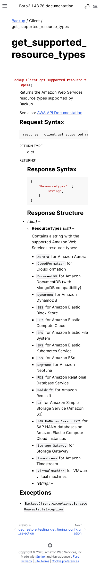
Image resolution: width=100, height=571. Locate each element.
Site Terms (41, 561)
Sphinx (41, 556)
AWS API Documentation (59, 112)
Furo (76, 556)
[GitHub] (50, 546)
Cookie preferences (65, 561)
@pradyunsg (61, 556)
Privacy (26, 561)
